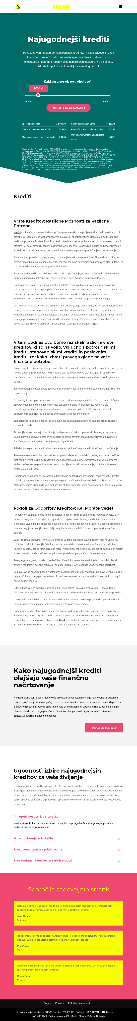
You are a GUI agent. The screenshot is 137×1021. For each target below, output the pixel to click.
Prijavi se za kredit (104, 727)
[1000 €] (38, 95)
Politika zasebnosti (79, 1003)
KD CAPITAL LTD (95, 1012)
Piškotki (59, 1003)
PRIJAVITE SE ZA (68, 108)
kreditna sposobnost (107, 519)
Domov (48, 1003)
